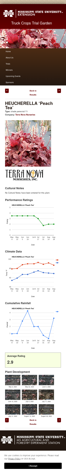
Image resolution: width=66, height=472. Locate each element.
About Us (9, 57)
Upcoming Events (13, 76)
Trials (8, 63)
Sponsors (10, 82)
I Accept (33, 466)
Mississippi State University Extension (33, 13)
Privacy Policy (14, 458)
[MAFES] (33, 444)
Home (8, 51)
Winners (9, 70)
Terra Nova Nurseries (25, 114)
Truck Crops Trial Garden (31, 23)
